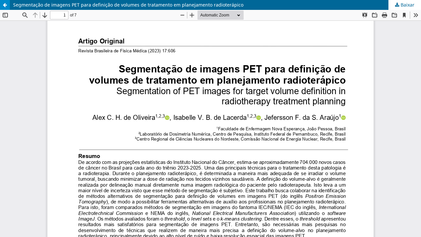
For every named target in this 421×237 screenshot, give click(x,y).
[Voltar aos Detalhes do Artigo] (5, 5)
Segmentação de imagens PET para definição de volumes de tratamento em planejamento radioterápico (128, 5)
